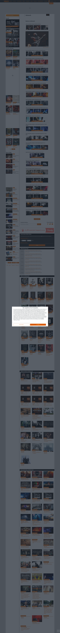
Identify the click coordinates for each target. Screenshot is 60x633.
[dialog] (30, 316)
